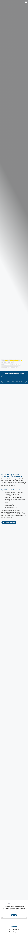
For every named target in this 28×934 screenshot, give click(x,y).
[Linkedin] (16, 915)
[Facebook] (12, 915)
